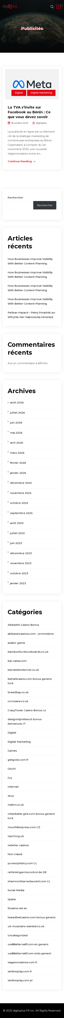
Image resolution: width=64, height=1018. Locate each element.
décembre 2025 (21, 482)
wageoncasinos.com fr (22, 962)
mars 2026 (17, 452)
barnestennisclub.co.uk (23, 669)
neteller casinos (18, 845)
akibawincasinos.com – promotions (31, 633)
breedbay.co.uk (18, 692)
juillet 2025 (17, 533)
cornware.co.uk (18, 701)
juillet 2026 (17, 412)
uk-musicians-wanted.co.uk (26, 926)
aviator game (16, 642)
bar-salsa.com (17, 660)
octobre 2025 (19, 503)
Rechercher (15, 197)
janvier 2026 (18, 472)
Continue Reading (20, 161)
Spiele (12, 899)
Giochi (12, 768)
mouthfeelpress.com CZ (24, 827)
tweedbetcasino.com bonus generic (32, 917)
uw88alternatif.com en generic (28, 944)
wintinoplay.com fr (20, 971)
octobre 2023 (19, 573)
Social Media (16, 890)
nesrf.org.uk (16, 836)
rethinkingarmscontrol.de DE (27, 872)
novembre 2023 (20, 563)
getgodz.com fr (18, 759)
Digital (19, 92)
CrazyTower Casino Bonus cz (27, 710)
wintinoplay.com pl (20, 980)
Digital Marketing (41, 92)
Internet (13, 786)
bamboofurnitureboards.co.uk (28, 651)
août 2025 (17, 523)
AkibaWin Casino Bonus (23, 624)
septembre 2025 (21, 513)
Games (12, 750)
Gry (10, 777)
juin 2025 (16, 543)
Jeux (11, 795)
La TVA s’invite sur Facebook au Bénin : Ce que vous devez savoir (29, 112)
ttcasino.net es (17, 908)
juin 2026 (16, 422)
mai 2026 (16, 432)
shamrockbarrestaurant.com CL (29, 881)
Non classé (15, 854)
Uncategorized (18, 935)
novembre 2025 (20, 493)
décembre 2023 (21, 553)
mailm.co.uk (16, 804)
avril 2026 (16, 442)
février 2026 (18, 462)
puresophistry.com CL (22, 863)
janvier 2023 (18, 583)
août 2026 (17, 402)
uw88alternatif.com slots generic (30, 953)
